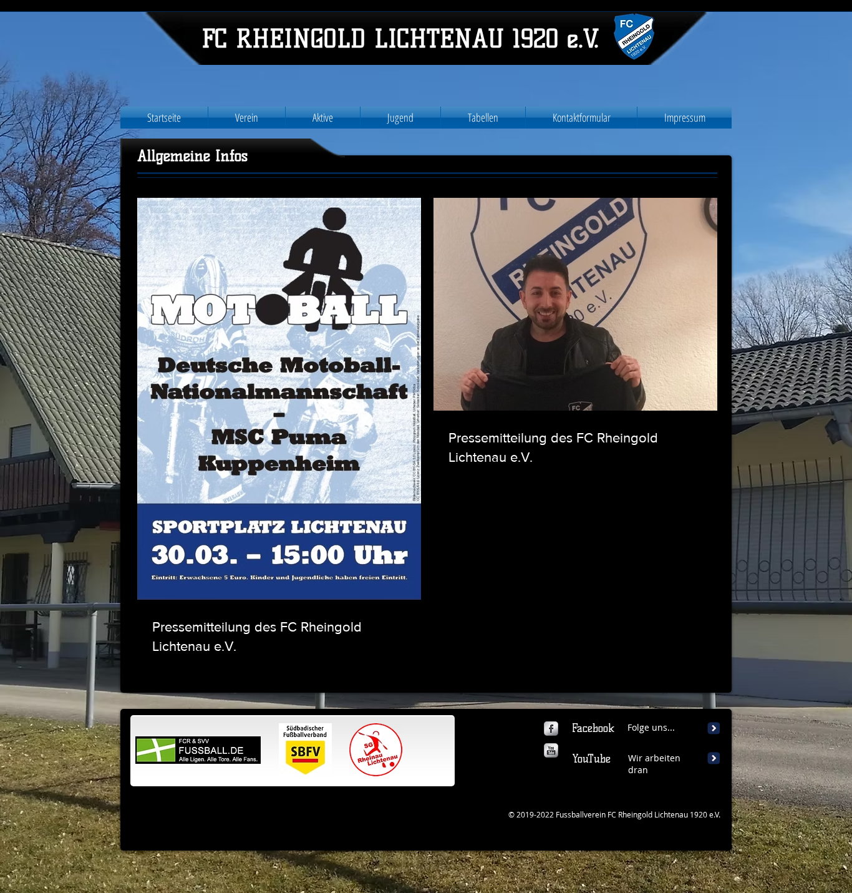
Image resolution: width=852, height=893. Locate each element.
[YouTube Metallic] (551, 750)
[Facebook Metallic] (551, 728)
